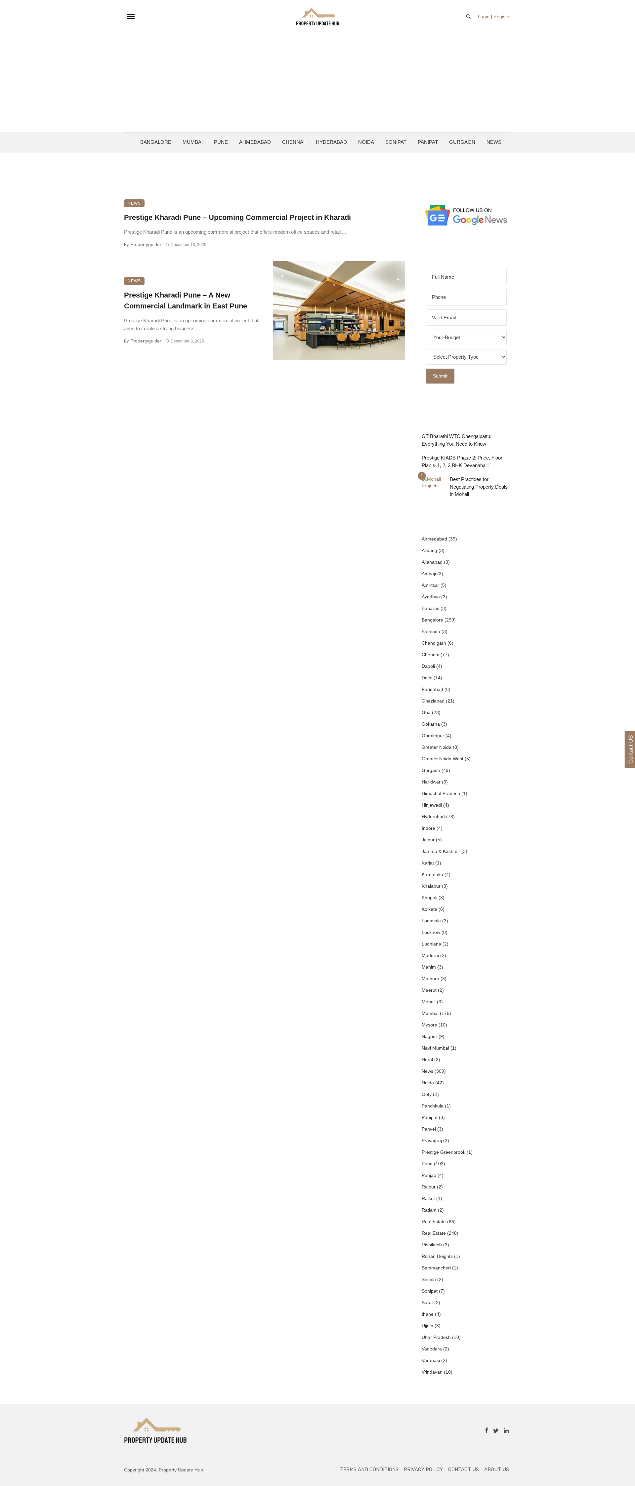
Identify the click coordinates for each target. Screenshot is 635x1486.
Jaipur (428, 839)
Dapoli (428, 666)
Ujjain (427, 1325)
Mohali (429, 1001)
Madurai (430, 955)
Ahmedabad (255, 142)
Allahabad (432, 562)
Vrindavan (432, 1372)
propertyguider (145, 244)
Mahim (429, 967)
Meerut (429, 990)
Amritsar (430, 585)
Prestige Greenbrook (443, 1152)
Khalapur (431, 886)
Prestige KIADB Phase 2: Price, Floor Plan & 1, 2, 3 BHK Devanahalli (462, 461)
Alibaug (429, 550)
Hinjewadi (432, 805)
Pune (221, 142)
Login (483, 16)
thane (428, 1314)
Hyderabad (331, 142)
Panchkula (433, 1105)
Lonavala (431, 920)
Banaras (430, 608)
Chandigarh (434, 643)
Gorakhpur (433, 735)
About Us (496, 1469)
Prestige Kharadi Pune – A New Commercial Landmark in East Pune (185, 300)
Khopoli (429, 897)
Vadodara (432, 1348)
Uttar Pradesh (436, 1337)
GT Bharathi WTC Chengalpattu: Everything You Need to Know (456, 440)
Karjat (428, 862)
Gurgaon (462, 142)
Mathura (430, 978)
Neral (427, 1059)
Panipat (428, 142)
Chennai (293, 142)
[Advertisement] (317, 82)
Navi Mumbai (435, 1048)
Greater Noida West (442, 758)
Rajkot (428, 1198)
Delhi (427, 677)
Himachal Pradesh (441, 793)
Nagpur (429, 1036)
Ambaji (429, 573)
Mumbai (193, 142)
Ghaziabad (433, 700)
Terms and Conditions (369, 1469)
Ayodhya (431, 596)
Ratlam (429, 1210)
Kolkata (429, 909)
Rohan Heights (437, 1256)
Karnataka (432, 874)
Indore (428, 828)
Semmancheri (436, 1267)
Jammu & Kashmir (441, 851)
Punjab (429, 1175)
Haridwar (431, 781)
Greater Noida (436, 747)
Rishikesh (432, 1244)
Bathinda (431, 631)
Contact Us (463, 1469)
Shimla (429, 1279)
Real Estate (434, 1221)
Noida (366, 142)
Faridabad (432, 689)
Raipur (429, 1186)
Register (502, 16)
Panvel (429, 1129)
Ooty (427, 1094)
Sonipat (395, 142)
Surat (427, 1302)
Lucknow (431, 932)
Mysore (429, 1024)
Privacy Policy (423, 1469)
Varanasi (431, 1360)
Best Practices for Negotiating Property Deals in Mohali (479, 486)
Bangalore (155, 142)
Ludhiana (431, 943)
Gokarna (431, 724)
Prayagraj (432, 1140)
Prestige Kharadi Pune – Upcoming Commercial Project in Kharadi (237, 217)
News (494, 142)
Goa (426, 712)
